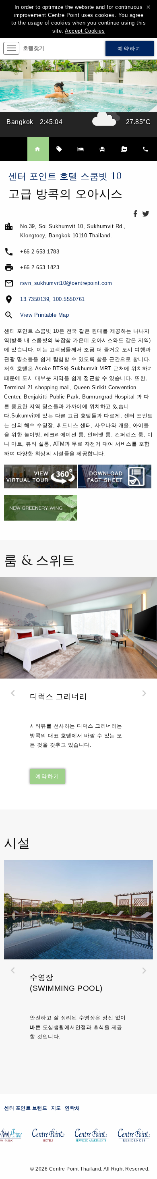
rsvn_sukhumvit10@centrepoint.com (66, 283)
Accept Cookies (85, 31)
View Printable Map (44, 315)
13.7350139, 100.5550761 (52, 299)
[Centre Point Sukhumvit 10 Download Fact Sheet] (114, 476)
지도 (56, 1108)
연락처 (72, 1108)
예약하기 (130, 49)
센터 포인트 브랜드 (25, 1108)
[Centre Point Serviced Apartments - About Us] (88, 1139)
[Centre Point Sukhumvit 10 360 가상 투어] (40, 476)
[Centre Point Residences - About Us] (132, 1139)
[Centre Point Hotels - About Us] (46, 1139)
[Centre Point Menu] (11, 48)
